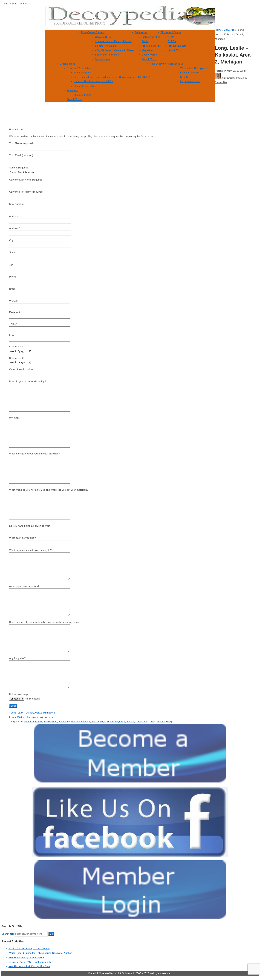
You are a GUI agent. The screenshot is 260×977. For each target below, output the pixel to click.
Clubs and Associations (80, 68)
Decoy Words (149, 54)
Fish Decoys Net (177, 45)
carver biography (33, 721)
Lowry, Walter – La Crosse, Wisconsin (30, 717)
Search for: (7, 933)
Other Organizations (85, 86)
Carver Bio (230, 29)
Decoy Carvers (96, 32)
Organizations (67, 63)
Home (84, 32)
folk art (130, 721)
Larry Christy (228, 77)
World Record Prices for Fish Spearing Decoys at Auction (40, 952)
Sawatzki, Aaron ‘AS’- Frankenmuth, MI (30, 962)
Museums (72, 90)
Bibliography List (151, 36)
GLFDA (172, 41)
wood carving (164, 721)
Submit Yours (102, 59)
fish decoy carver (80, 721)
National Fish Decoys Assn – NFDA (93, 81)
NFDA (171, 36)
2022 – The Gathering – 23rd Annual (29, 948)
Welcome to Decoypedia (193, 68)
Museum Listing (82, 94)
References (141, 32)
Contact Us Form (189, 72)
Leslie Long (141, 721)
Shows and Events (171, 32)
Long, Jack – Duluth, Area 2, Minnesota (33, 712)
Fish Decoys (98, 721)
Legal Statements (190, 81)
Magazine (147, 50)
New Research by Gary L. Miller (26, 957)
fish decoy (64, 721)
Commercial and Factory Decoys (113, 41)
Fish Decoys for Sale (161, 63)
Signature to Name (105, 45)
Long (152, 721)
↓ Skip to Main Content (14, 3)
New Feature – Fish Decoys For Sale (29, 966)
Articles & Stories (151, 45)
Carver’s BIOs (103, 36)
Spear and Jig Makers (107, 54)
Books (145, 41)
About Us (178, 63)
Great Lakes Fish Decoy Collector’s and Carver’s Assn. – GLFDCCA (112, 77)
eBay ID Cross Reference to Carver (115, 50)
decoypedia (50, 721)
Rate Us (184, 77)
